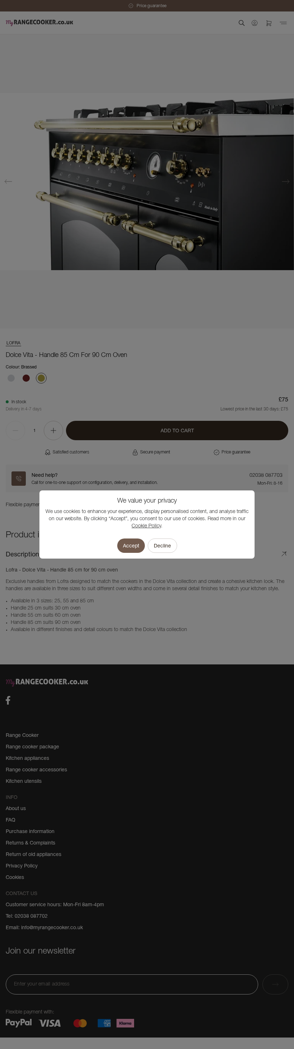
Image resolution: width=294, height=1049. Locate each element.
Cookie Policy (146, 526)
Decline (162, 546)
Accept (131, 546)
